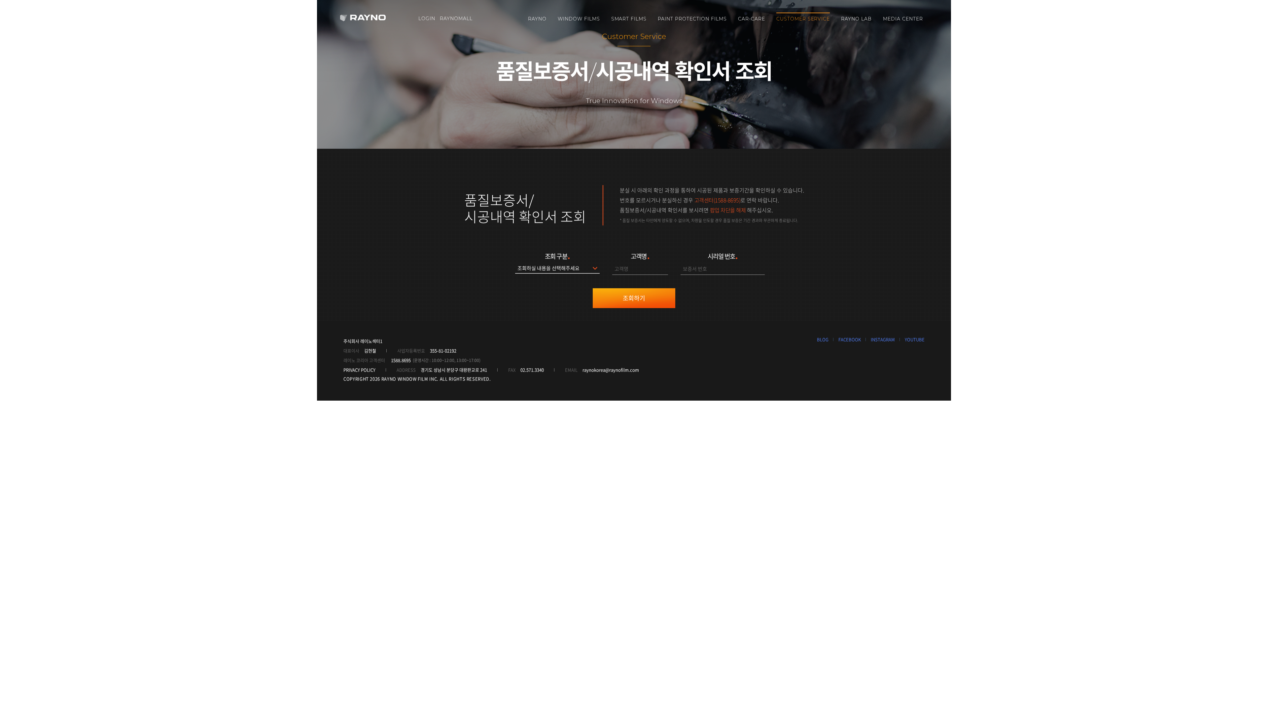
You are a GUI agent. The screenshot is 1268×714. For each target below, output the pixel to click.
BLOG (822, 339)
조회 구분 (557, 255)
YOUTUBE (915, 339)
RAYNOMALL (456, 18)
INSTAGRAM (883, 339)
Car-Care (751, 19)
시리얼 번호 (723, 255)
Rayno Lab (856, 19)
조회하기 (634, 298)
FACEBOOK (849, 339)
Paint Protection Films (692, 19)
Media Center (903, 19)
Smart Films (629, 19)
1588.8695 (401, 360)
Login (426, 18)
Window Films (579, 19)
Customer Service (803, 19)
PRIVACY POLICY (359, 370)
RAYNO (537, 19)
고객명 (640, 255)
